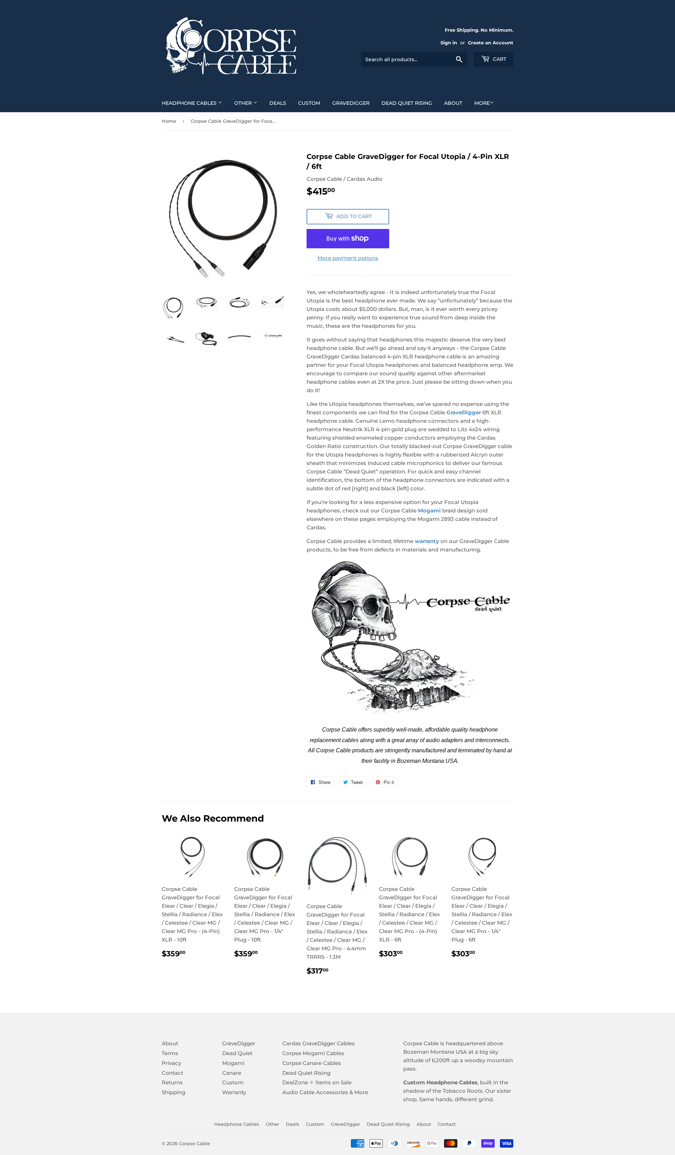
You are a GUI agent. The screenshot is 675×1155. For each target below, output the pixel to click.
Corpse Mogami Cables (313, 1053)
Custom (309, 103)
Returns (172, 1082)
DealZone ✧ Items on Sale (317, 1082)
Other (243, 103)
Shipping (173, 1092)
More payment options (347, 258)
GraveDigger (350, 103)
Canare (231, 1073)
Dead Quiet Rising (406, 103)
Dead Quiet (237, 1053)
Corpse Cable (194, 1143)
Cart (498, 59)
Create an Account (490, 42)
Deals (277, 103)
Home (169, 121)
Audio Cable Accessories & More (325, 1092)
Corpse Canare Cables (311, 1063)
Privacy (171, 1063)
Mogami (233, 1063)
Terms (170, 1053)
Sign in (449, 42)
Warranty (234, 1092)
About (453, 103)
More (482, 103)
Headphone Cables (190, 103)
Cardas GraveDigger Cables (318, 1043)
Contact (172, 1073)
